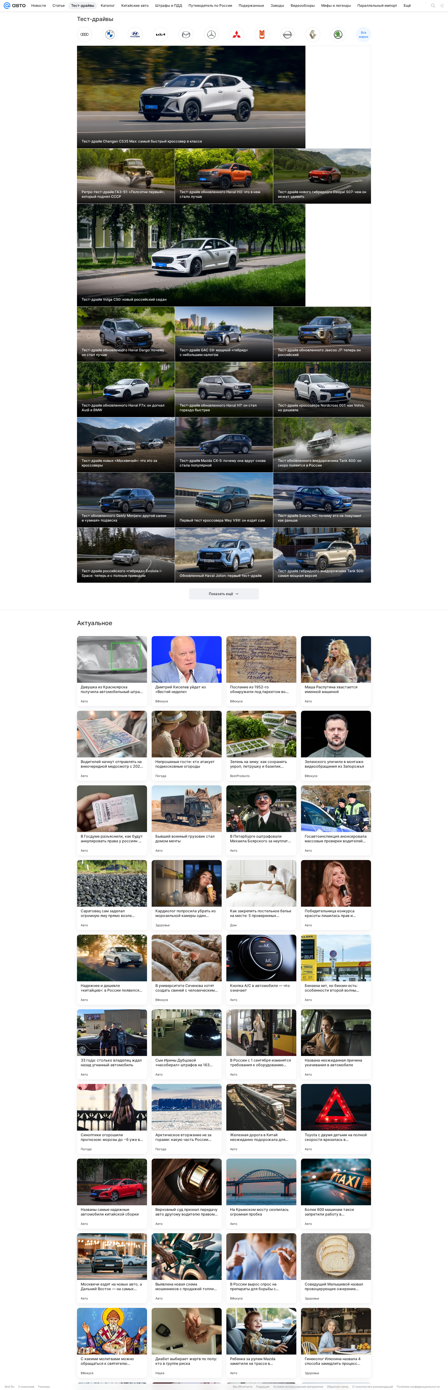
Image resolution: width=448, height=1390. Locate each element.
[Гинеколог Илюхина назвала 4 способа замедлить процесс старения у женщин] (336, 1343)
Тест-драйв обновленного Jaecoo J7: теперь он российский (319, 352)
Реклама (44, 1386)
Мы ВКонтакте (242, 1386)
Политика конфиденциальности (418, 1386)
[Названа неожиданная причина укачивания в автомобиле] (336, 1044)
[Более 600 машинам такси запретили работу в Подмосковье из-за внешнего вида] (336, 1194)
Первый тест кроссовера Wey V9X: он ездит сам (222, 520)
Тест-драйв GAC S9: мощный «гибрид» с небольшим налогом (214, 352)
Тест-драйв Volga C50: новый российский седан (124, 299)
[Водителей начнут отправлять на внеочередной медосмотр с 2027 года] (112, 746)
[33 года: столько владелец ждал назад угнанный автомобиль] (112, 1044)
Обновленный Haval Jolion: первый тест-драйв (221, 575)
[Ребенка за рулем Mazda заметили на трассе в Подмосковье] (261, 1343)
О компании (26, 1386)
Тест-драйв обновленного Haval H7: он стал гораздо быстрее (218, 407)
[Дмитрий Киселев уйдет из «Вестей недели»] (187, 671)
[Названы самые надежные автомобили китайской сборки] (112, 1194)
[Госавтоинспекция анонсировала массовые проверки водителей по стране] (336, 820)
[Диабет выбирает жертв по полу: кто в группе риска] (187, 1343)
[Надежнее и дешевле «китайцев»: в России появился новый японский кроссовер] (112, 970)
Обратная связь (338, 1386)
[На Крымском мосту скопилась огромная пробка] (261, 1194)
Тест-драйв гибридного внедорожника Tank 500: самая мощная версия (321, 573)
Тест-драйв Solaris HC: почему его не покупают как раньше (319, 518)
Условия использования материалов (298, 1386)
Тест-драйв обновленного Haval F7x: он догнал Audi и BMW (123, 407)
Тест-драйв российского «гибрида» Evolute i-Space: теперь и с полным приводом (122, 573)
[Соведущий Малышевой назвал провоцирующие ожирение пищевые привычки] (336, 1268)
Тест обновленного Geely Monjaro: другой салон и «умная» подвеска (124, 518)
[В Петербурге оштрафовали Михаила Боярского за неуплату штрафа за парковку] (261, 820)
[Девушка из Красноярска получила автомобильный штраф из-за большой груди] (112, 671)
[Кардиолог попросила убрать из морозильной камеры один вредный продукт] (187, 895)
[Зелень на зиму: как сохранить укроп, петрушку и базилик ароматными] (261, 746)
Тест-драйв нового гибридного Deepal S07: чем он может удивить (322, 194)
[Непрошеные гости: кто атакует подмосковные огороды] (187, 746)
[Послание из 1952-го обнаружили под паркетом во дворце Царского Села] (261, 671)
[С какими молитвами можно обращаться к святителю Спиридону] (112, 1343)
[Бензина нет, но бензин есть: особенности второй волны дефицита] (336, 970)
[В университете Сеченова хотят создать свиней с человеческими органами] (187, 970)
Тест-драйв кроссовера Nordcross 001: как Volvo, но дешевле (321, 407)
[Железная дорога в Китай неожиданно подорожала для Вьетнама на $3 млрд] (261, 1119)
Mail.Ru (9, 1386)
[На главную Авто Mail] (18, 5)
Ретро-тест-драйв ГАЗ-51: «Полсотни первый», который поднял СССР (123, 194)
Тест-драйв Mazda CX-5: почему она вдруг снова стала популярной (223, 462)
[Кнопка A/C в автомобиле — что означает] (261, 970)
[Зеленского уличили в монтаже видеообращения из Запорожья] (336, 746)
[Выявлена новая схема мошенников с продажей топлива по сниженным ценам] (187, 1268)
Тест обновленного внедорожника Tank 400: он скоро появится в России (319, 462)
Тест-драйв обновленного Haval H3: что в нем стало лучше (220, 194)
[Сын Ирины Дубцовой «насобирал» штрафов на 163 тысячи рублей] (187, 1044)
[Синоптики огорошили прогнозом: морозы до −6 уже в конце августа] (112, 1119)
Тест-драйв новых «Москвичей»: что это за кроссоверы (119, 462)
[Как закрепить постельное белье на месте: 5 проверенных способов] (261, 895)
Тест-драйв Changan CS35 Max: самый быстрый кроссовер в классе (142, 141)
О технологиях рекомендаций (372, 1386)
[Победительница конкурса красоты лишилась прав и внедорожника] (336, 895)
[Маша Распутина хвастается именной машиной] (336, 671)
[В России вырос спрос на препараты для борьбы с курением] (261, 1268)
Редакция (263, 1386)
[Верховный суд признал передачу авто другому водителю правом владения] (187, 1194)
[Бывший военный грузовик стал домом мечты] (187, 820)
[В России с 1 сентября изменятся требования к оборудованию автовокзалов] (261, 1044)
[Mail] (7, 5)
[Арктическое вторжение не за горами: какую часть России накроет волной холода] (187, 1119)
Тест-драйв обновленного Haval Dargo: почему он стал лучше (123, 352)
